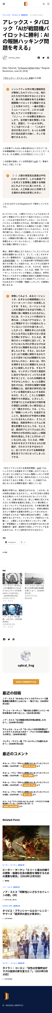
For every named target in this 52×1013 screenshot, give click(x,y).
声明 (20, 123)
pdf (35, 161)
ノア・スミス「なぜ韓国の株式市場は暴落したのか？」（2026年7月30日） (24, 721)
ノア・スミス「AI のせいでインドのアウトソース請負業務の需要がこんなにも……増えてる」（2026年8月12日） (25, 701)
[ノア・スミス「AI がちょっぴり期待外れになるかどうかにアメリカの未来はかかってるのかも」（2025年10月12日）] (12, 578)
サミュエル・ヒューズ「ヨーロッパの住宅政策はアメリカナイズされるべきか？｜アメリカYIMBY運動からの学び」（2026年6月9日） (26, 732)
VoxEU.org (7, 906)
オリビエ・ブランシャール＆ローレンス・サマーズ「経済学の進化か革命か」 (26, 912)
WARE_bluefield (10, 806)
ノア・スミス (7, 887)
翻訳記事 (24, 15)
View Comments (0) (26, 681)
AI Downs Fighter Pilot (29, 67)
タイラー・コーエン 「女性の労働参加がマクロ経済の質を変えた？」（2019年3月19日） (25, 971)
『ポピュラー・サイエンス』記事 (18, 78)
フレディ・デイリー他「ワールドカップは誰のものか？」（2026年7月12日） (25, 742)
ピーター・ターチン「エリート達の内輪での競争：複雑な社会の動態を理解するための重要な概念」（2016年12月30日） (26, 873)
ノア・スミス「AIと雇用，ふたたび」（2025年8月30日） (12, 619)
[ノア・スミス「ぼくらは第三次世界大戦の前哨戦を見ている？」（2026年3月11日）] (34, 578)
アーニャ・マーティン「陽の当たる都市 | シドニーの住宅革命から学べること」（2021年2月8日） (26, 711)
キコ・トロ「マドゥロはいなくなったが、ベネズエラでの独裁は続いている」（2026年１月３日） (26, 802)
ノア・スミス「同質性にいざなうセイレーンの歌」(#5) (26, 893)
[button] (4, 3)
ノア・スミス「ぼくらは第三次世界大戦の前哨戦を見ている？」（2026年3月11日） (34, 589)
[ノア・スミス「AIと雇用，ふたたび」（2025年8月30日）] (12, 609)
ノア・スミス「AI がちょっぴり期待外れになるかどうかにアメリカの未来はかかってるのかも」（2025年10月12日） (12, 590)
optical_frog (14, 58)
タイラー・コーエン (10, 963)
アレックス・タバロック (11, 15)
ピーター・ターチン (10, 865)
